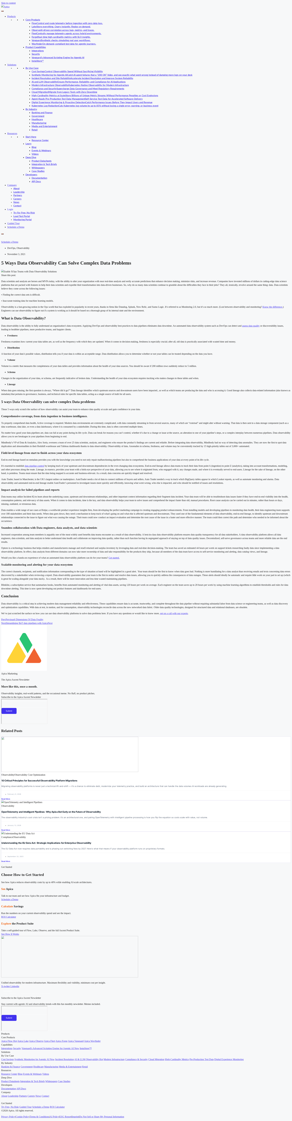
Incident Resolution (64, 1059)
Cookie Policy (22, 1116)
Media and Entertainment (44, 126)
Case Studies (38, 171)
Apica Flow (9, 1041)
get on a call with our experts (174, 613)
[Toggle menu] (2, 11)
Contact (17, 206)
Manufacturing (39, 123)
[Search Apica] (3, 237)
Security (36, 54)
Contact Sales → (55, 1030)
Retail (35, 130)
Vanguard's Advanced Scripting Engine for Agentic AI (58, 58)
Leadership (18, 192)
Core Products (33, 20)
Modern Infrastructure (114, 1059)
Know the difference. (272, 307)
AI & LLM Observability (88, 1059)
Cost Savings (7, 1059)
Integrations (38, 51)
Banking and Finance (42, 113)
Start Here (31, 137)
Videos (35, 154)
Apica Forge (62, 1041)
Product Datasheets (42, 161)
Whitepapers (38, 168)
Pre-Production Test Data (201, 1059)
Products (11, 16)
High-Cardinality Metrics (177, 1059)
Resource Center (40, 140)
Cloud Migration (156, 1059)
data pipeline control (34, 466)
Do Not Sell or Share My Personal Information (101, 1116)
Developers (31, 175)
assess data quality (251, 325)
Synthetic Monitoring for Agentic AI (34, 1059)
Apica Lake (23, 1041)
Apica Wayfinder (92, 1041)
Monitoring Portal (22, 220)
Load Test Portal (21, 216)
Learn (28, 144)
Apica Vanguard (76, 1041)
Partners (17, 195)
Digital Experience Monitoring (229, 1059)
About (16, 188)
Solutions (11, 64)
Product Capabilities (36, 47)
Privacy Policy (8, 1116)
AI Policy (54, 1116)
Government (38, 116)
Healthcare (37, 119)
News (16, 202)
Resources (12, 133)
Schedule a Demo (15, 227)
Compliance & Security (136, 1059)
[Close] (2, 233)
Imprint (75, 1116)
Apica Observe (36, 1041)
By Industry (31, 109)
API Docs (36, 181)
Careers (17, 199)
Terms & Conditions (39, 1116)
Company (12, 185)
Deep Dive (31, 157)
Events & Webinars (41, 151)
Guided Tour (13, 223)
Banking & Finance (10, 1066)
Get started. (114, 557)
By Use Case (32, 68)
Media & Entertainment (70, 1066)
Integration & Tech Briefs (44, 164)
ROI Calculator (57, 1107)
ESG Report (65, 1116)
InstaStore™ (38, 61)
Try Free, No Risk (10, 1107)
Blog (34, 147)
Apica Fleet (49, 1041)
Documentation (39, 178)
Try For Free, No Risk (24, 213)
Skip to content (8, 3)
